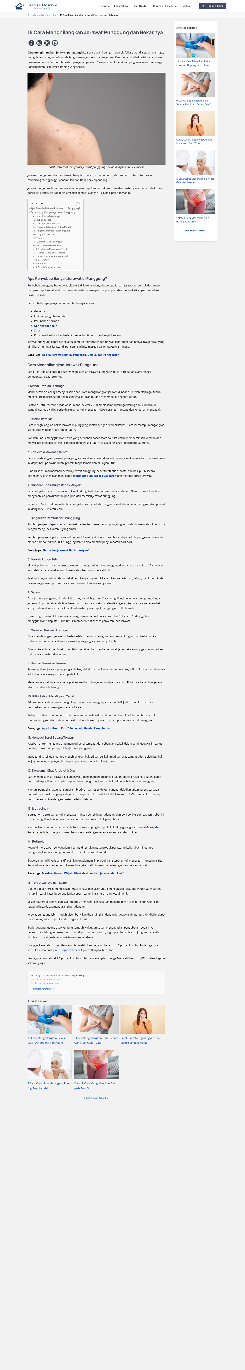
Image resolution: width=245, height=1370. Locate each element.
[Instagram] (39, 43)
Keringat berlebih (45, 326)
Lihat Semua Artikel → (96, 1098)
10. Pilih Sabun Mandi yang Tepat (50, 248)
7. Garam (38, 237)
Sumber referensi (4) (43, 988)
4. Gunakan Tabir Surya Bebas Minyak (53, 226)
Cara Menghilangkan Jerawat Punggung (53, 212)
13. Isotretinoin (41, 259)
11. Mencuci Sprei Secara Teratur (50, 252)
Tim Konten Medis (51, 983)
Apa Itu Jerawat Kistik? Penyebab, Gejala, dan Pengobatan (81, 355)
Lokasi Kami (121, 5)
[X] (47, 43)
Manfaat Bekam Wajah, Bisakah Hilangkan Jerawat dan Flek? (83, 873)
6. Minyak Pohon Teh (44, 234)
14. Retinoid (40, 263)
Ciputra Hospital (38, 937)
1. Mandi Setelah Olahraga (47, 216)
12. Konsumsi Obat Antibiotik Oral (51, 256)
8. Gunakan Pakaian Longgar (48, 241)
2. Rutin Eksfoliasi (42, 219)
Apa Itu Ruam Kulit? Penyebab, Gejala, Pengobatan (76, 728)
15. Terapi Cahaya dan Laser (48, 267)
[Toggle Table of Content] (76, 203)
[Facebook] (55, 43)
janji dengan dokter (64, 950)
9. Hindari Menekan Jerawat (48, 245)
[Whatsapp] (31, 43)
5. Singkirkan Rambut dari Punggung (52, 230)
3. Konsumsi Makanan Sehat (48, 223)
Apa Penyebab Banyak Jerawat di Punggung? (55, 208)
